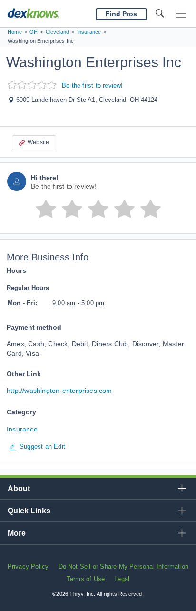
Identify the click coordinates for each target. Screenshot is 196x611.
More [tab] (17, 533)
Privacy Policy (28, 566)
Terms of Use (86, 578)
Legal (121, 578)
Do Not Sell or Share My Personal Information (124, 566)
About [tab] (19, 488)
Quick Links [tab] (29, 511)
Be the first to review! (92, 85)
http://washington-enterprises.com (59, 390)
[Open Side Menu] (181, 14)
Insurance (22, 429)
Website (38, 142)
